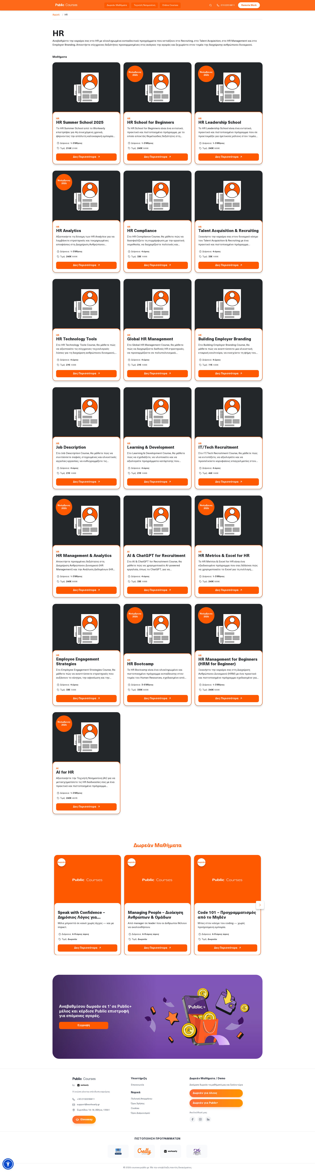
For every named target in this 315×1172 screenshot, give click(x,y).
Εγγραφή (84, 1025)
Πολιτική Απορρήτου (141, 1099)
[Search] (210, 5)
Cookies (135, 1108)
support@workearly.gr (88, 1104)
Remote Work (249, 5)
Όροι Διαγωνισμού (140, 1113)
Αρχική (56, 15)
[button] (8, 1164)
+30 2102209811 (86, 1099)
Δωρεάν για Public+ (205, 1103)
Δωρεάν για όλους (205, 1093)
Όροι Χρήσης (138, 1103)
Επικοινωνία (137, 1085)
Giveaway (86, 1119)
